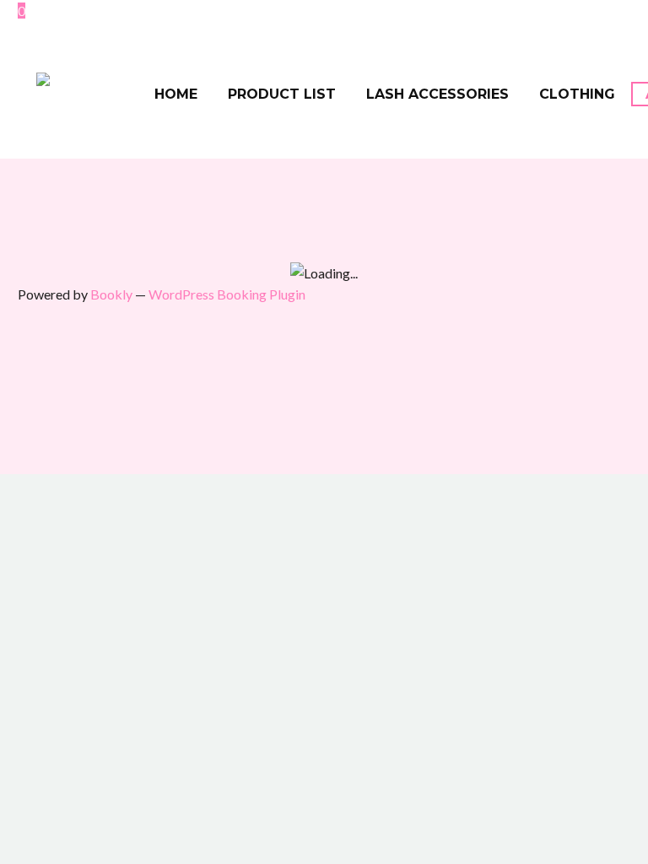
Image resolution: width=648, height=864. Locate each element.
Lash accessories (437, 94)
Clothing (577, 94)
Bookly (111, 294)
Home (175, 94)
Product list (282, 94)
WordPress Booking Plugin (226, 294)
